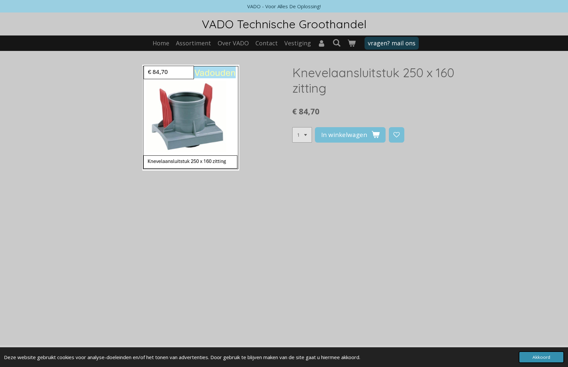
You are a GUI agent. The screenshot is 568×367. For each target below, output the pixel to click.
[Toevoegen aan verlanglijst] (396, 135)
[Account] (321, 43)
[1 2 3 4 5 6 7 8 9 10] (302, 135)
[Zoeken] (336, 42)
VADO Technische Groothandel (284, 24)
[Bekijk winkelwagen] (351, 43)
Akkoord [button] (541, 357)
